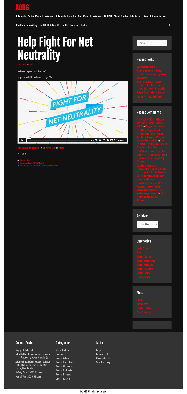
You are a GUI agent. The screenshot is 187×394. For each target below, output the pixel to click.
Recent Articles (25, 160)
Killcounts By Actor (66, 16)
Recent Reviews (144, 273)
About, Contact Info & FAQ (127, 16)
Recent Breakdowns (146, 260)
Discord (147, 16)
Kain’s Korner (159, 16)
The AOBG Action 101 (49, 25)
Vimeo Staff (51, 147)
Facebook (75, 25)
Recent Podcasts (145, 268)
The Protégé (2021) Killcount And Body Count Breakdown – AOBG (151, 122)
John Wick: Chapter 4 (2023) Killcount (150, 159)
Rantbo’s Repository (26, 25)
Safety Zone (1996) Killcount (150, 92)
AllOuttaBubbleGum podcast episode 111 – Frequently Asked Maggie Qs (151, 74)
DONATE (108, 16)
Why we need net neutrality (29, 147)
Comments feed (144, 308)
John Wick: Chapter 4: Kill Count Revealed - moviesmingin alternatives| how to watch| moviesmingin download (152, 188)
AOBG (22, 7)
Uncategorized (143, 277)
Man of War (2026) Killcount (150, 96)
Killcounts (21, 16)
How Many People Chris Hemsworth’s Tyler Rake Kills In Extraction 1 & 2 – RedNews (151, 168)
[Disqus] (73, 211)
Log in (139, 300)
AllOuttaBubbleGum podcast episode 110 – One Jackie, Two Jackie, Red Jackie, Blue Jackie (151, 85)
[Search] (169, 25)
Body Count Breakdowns (90, 16)
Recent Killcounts (145, 264)
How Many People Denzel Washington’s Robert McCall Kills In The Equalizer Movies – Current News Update (151, 135)
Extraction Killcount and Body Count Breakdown (150, 177)
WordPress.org (144, 312)
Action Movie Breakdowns (41, 16)
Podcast (85, 25)
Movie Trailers (143, 248)
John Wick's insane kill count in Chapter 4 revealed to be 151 (151, 152)
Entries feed (142, 304)
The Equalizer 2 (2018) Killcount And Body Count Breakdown (152, 143)
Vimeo (61, 147)
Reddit (65, 25)
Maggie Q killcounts (146, 67)
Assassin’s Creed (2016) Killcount (32, 162)
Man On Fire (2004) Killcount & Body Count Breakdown (39, 165)
